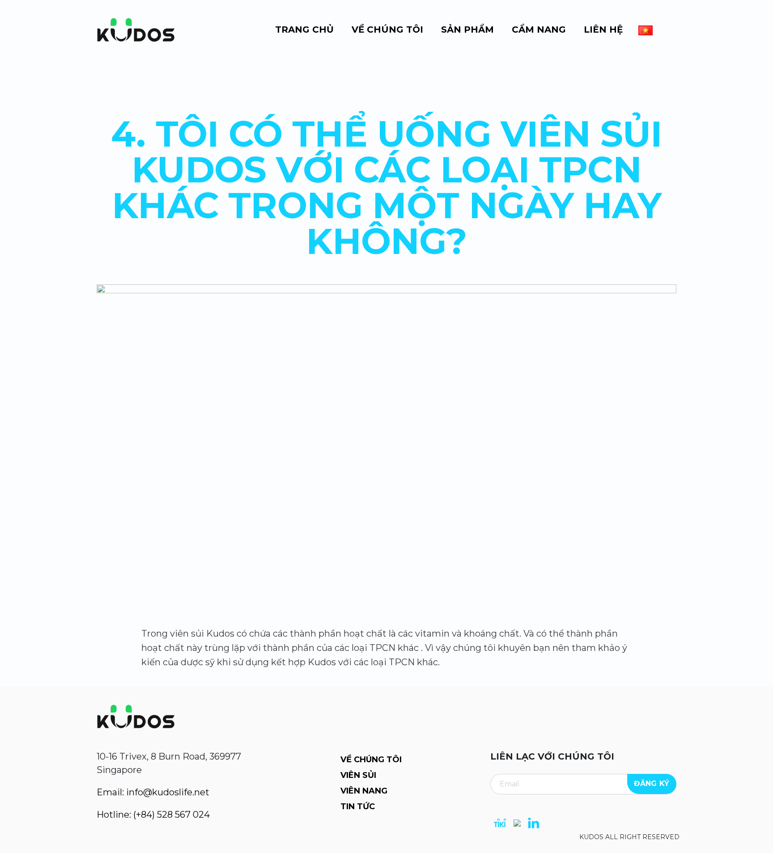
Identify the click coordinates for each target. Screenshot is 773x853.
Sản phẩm (467, 29)
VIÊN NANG (363, 791)
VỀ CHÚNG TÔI (371, 759)
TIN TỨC (357, 806)
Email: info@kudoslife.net (153, 792)
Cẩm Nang (539, 29)
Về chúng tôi (387, 29)
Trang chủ (304, 29)
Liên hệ (603, 29)
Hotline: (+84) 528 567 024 (153, 814)
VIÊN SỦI (358, 775)
